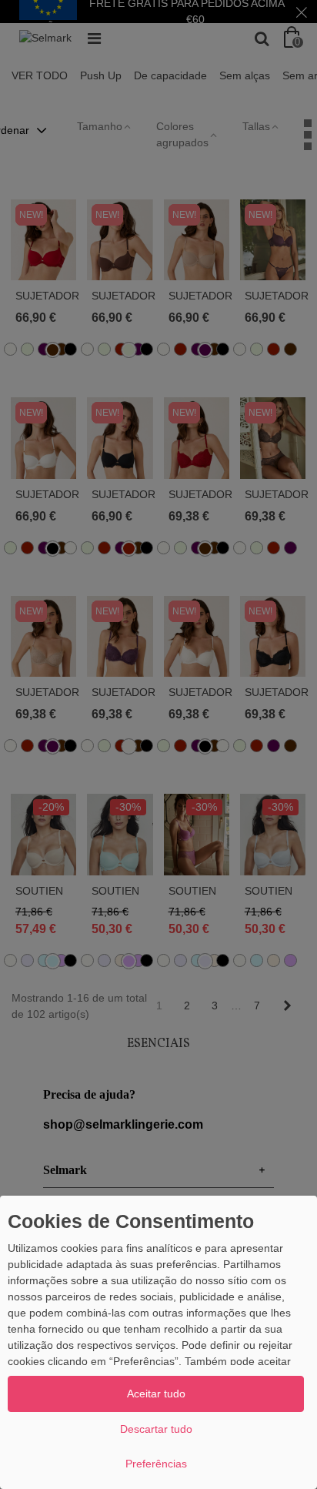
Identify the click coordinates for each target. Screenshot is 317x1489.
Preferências (156, 1463)
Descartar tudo (156, 1429)
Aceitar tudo (156, 1393)
